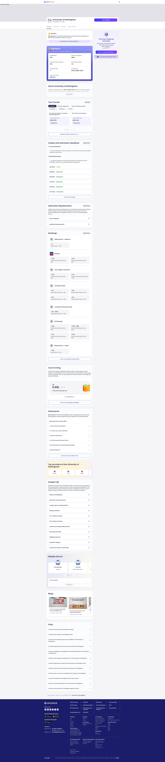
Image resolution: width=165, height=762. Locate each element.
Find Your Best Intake (69, 197)
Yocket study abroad (87, 723)
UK (70, 720)
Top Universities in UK (74, 731)
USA (71, 718)
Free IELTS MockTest (99, 718)
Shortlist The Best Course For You (69, 134)
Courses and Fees (72, 26)
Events (96, 729)
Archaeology (52, 109)
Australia (72, 723)
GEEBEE (84, 724)
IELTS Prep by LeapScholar (113, 720)
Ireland (71, 724)
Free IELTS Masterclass (100, 720)
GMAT (109, 730)
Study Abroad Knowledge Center (100, 727)
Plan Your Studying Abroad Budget (70, 402)
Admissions (56, 26)
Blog (96, 724)
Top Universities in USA (75, 729)
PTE (109, 727)
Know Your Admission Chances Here (69, 359)
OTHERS (117, 758)
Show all (87, 102)
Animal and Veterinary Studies (79, 106)
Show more (86, 143)
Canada (71, 721)
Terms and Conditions (74, 751)
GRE (109, 728)
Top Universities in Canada (75, 732)
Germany (72, 726)
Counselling (97, 733)
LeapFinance (110, 718)
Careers (84, 720)
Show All (70, 108)
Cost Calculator (98, 723)
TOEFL (109, 724)
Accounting (52, 106)
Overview (49, 26)
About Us (85, 718)
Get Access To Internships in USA (69, 455)
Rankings (63, 26)
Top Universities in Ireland (75, 734)
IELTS (96, 732)
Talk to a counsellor (99, 721)
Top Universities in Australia (76, 733)
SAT (109, 726)
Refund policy (73, 752)
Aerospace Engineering (63, 106)
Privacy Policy (73, 749)
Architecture (62, 109)
